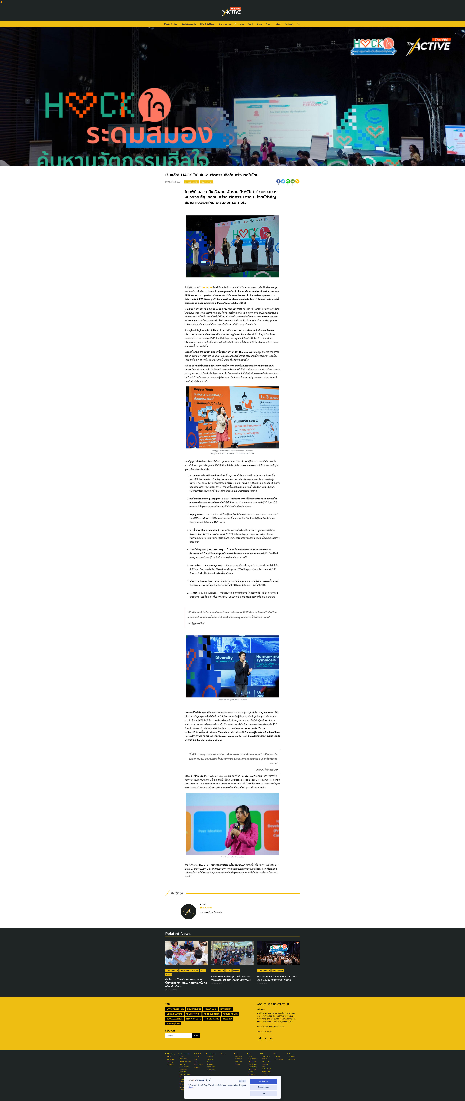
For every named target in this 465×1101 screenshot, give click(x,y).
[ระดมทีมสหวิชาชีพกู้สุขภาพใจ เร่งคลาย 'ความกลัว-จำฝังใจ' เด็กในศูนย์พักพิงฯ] (232, 954)
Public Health (191, 182)
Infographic (252, 1061)
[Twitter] (283, 182)
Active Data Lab (175, 1009)
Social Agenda (189, 24)
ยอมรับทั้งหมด (263, 1081)
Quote (237, 1064)
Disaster (210, 1059)
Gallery (277, 1056)
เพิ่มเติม (190, 1088)
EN (240, 1081)
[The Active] (231, 12)
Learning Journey (265, 1065)
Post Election (211, 1014)
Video (269, 24)
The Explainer (266, 1061)
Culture (196, 1067)
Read (250, 24)
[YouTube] (271, 1038)
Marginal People (185, 1074)
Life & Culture (207, 24)
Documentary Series (266, 1073)
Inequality (225, 1009)
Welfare (182, 1064)
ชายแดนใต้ (227, 1019)
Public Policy (170, 24)
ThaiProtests (193, 1019)
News (241, 24)
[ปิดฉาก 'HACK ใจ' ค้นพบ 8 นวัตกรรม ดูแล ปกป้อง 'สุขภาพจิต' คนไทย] (278, 954)
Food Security (184, 1067)
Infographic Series (252, 1070)
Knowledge (252, 1067)
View (278, 24)
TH (244, 1081)
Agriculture (211, 1067)
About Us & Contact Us (273, 1004)
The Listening (211, 1019)
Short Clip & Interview (266, 1058)
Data (259, 24)
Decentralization (185, 1061)
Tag (167, 1004)
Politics (169, 1056)
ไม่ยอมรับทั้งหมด (263, 1087)
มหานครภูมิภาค (173, 1023)
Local (203, 970)
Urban (196, 1059)
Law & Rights (171, 1059)
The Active (207, 287)
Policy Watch (206, 182)
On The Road (266, 1069)
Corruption (170, 1064)
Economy (170, 1062)
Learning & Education (189, 970)
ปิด (264, 1093)
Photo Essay (279, 1059)
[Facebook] (259, 1038)
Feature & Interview (238, 1058)
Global (196, 1056)
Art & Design (198, 1064)
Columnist (238, 1061)
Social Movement (183, 1058)
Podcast (289, 24)
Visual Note (252, 1064)
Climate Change (210, 1063)
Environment (225, 24)
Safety (169, 974)
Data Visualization (252, 1058)
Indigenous (211, 1009)
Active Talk (291, 1059)
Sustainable (211, 1069)
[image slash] (235, 24)
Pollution (210, 1056)
